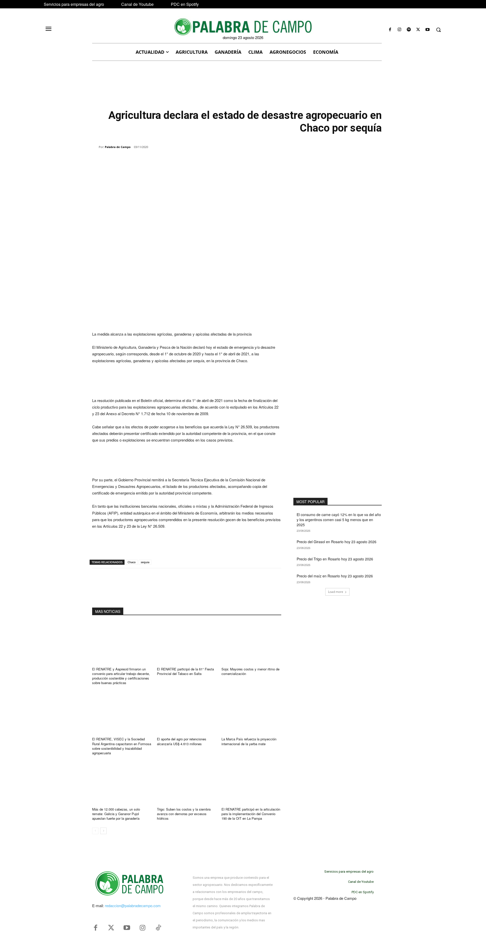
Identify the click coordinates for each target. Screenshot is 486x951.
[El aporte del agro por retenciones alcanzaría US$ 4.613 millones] (187, 713)
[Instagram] (399, 29)
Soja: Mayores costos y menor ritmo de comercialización (250, 671)
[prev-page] (95, 831)
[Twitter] (111, 928)
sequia (145, 562)
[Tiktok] (158, 928)
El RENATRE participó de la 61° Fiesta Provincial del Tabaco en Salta (185, 671)
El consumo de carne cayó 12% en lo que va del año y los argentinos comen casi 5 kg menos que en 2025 (339, 519)
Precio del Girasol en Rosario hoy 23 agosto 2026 (336, 541)
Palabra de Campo (118, 147)
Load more (335, 592)
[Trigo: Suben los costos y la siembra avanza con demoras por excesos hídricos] (187, 783)
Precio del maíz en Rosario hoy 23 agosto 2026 (335, 575)
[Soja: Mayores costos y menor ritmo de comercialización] (251, 643)
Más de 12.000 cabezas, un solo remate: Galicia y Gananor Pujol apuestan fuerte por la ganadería (116, 814)
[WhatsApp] (150, 160)
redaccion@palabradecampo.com (133, 905)
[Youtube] (427, 29)
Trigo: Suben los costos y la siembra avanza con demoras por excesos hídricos (184, 814)
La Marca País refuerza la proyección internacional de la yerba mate (248, 741)
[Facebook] (390, 29)
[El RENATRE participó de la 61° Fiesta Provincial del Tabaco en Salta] (187, 643)
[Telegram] (174, 160)
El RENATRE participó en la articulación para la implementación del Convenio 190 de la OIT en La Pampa (250, 814)
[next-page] (103, 831)
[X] (418, 29)
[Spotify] (408, 29)
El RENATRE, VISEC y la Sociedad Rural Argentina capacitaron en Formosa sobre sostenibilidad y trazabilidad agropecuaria (121, 746)
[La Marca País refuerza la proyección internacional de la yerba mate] (251, 713)
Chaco (132, 562)
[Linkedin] (162, 160)
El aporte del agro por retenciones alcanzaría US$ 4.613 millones (181, 741)
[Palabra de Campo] (95, 147)
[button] (438, 30)
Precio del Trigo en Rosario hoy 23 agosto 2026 (335, 558)
